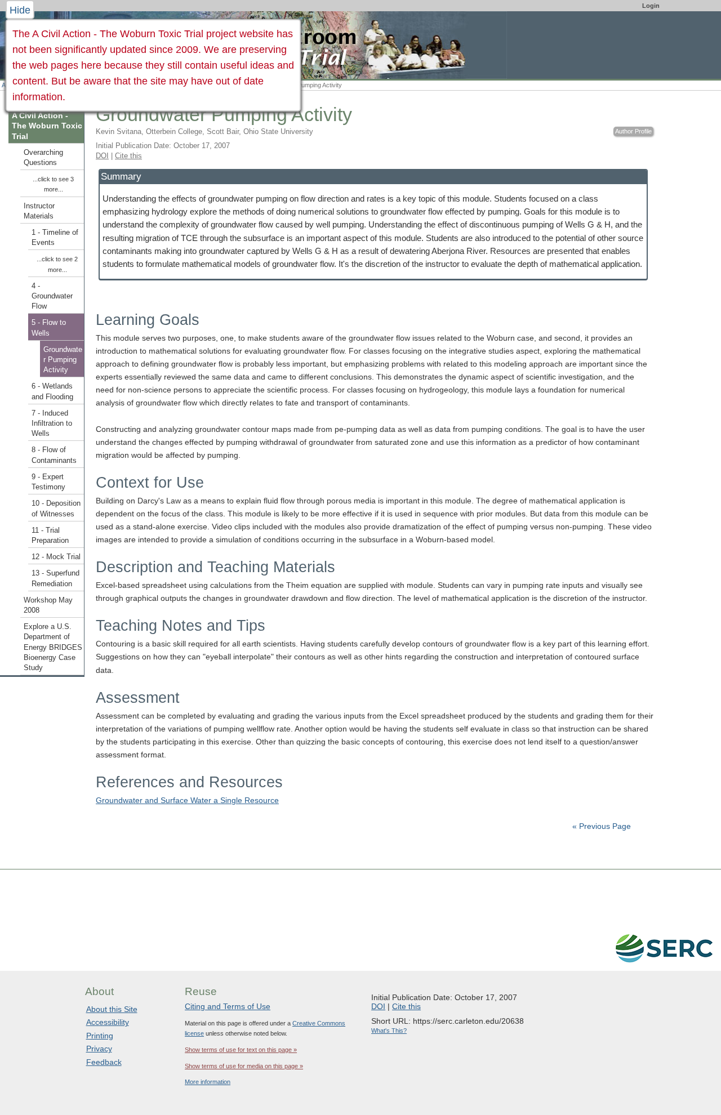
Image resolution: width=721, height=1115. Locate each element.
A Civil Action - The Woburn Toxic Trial (47, 125)
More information (207, 1081)
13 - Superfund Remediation (55, 578)
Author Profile (633, 131)
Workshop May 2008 (48, 605)
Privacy (99, 1048)
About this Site (111, 1009)
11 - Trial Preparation (50, 536)
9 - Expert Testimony (48, 482)
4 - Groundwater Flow (52, 296)
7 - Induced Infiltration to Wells (52, 423)
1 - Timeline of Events (55, 238)
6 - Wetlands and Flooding (52, 391)
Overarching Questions (43, 158)
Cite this (128, 155)
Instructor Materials (39, 211)
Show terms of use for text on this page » (241, 1049)
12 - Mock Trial (56, 557)
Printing (99, 1035)
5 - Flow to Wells (49, 328)
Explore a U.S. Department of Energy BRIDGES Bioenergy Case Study (53, 647)
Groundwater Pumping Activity (62, 360)
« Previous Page (601, 826)
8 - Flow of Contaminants (54, 455)
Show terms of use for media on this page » (244, 1066)
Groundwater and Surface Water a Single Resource (187, 800)
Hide (20, 10)
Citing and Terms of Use (227, 1006)
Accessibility (107, 1022)
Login (651, 5)
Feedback (104, 1062)
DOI (102, 155)
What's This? (389, 1030)
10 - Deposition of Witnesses (56, 508)
